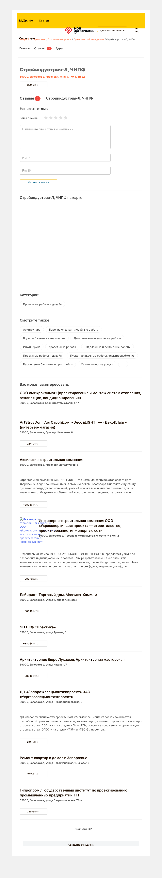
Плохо (48, 118)
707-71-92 (33, 774)
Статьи (44, 20)
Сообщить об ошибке (81, 844)
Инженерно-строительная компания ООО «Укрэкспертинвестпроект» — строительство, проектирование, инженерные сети (80, 526)
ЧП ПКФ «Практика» (38, 627)
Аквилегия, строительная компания (51, 460)
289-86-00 (33, 811)
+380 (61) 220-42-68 (35, 675)
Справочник (27, 38)
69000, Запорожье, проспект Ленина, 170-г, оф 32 (52, 76)
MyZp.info (26, 20)
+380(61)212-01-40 (34, 578)
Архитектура (31, 329)
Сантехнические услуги (97, 364)
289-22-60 (33, 84)
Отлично (63, 118)
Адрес (59, 48)
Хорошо (58, 118)
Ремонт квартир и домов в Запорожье (53, 758)
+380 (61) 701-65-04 (35, 504)
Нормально (53, 118)
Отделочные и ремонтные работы (107, 347)
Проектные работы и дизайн (42, 304)
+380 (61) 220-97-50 (35, 611)
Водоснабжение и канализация (44, 338)
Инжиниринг (31, 347)
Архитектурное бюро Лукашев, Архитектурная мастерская (72, 659)
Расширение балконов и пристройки (48, 364)
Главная (24, 48)
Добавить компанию (112, 30)
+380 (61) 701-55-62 (35, 643)
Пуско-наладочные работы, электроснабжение (102, 355)
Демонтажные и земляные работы (97, 338)
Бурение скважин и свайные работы (74, 329)
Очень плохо (43, 118)
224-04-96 (33, 443)
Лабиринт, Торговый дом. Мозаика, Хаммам (58, 595)
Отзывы (39, 48)
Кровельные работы (62, 347)
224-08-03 (33, 741)
